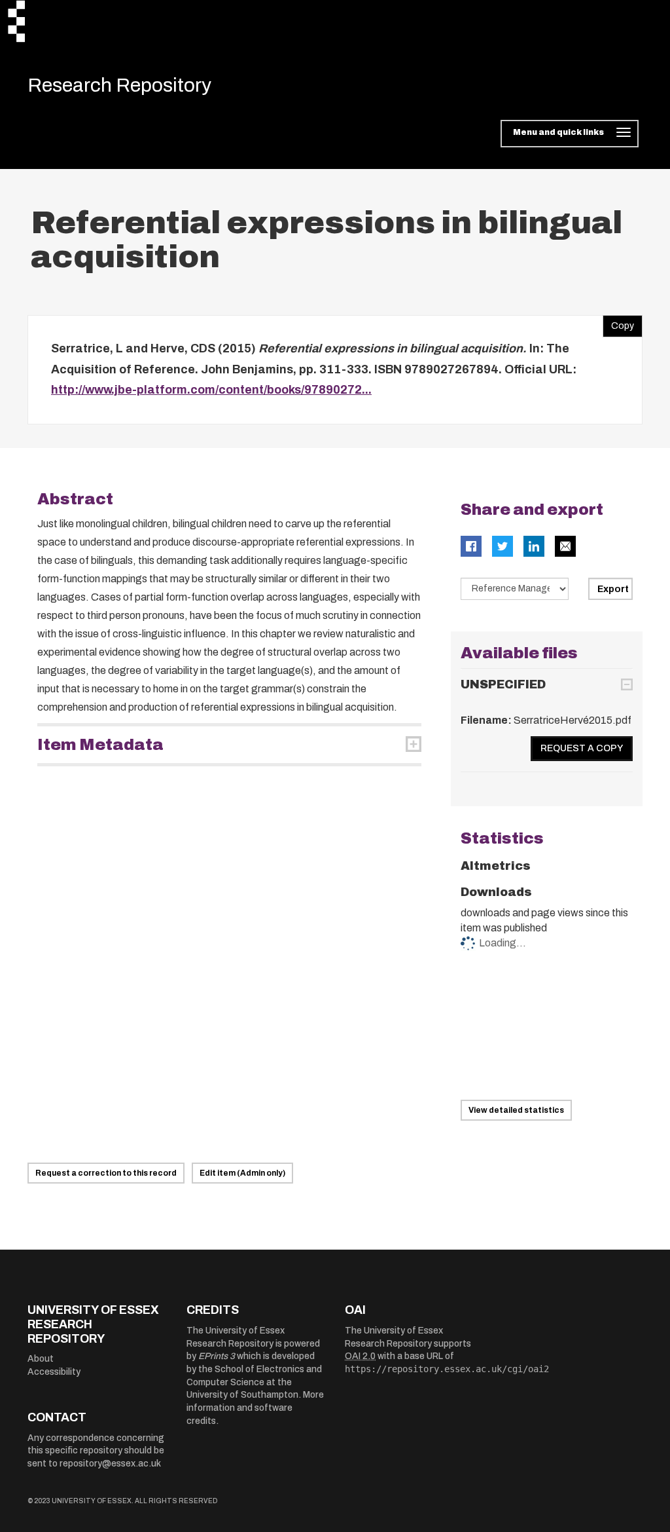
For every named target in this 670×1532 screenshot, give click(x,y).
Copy (618, 323)
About (40, 1359)
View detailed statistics (516, 1110)
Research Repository (119, 85)
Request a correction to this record (106, 1173)
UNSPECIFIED (503, 684)
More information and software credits (255, 1407)
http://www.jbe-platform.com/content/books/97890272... (211, 389)
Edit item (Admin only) (242, 1173)
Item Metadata (100, 744)
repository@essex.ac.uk (110, 1463)
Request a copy (581, 748)
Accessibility (53, 1372)
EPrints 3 (216, 1356)
